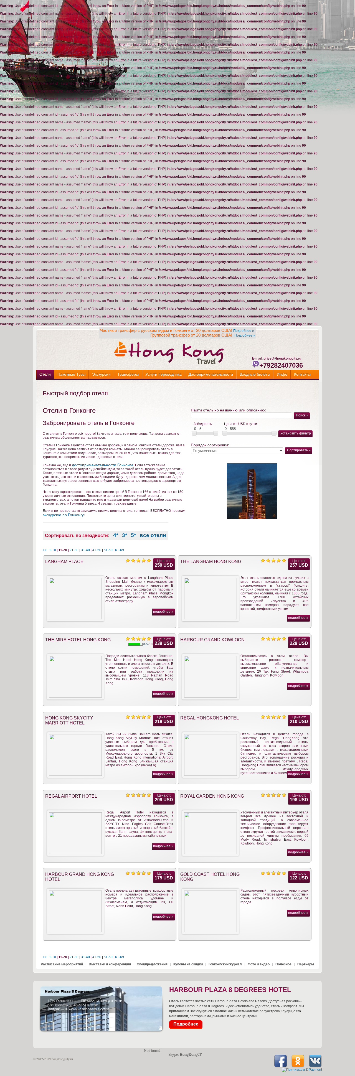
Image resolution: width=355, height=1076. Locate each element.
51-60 (108, 550)
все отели (153, 535)
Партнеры (305, 964)
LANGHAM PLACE (64, 561)
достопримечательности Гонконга (102, 465)
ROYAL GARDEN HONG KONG (212, 796)
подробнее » (163, 612)
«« (45, 550)
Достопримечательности (210, 374)
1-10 (52, 550)
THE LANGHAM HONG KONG (210, 561)
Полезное (283, 964)
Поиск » (302, 415)
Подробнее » (243, 331)
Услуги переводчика (163, 374)
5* (133, 535)
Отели (45, 374)
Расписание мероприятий (62, 964)
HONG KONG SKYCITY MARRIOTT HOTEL (69, 720)
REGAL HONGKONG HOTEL (209, 718)
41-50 (96, 550)
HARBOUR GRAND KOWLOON (212, 639)
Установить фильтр (295, 433)
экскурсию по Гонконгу (63, 515)
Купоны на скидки (188, 964)
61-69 (119, 550)
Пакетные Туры (71, 374)
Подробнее (185, 1024)
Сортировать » (299, 450)
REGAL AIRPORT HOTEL (71, 796)
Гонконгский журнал (225, 964)
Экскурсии (101, 374)
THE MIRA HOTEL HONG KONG (78, 639)
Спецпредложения (152, 964)
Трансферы (128, 374)
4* (115, 535)
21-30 (74, 550)
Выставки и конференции (110, 964)
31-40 (85, 550)
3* (124, 535)
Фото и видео (259, 964)
